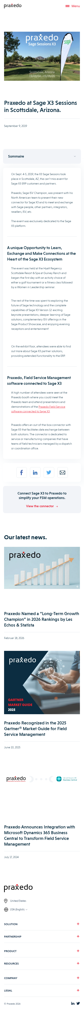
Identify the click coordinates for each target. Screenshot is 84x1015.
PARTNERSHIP (12, 936)
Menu (76, 6)
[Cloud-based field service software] (12, 6)
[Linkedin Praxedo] (72, 1004)
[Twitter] (49, 472)
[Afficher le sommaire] (42, 156)
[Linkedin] (35, 472)
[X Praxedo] (78, 1004)
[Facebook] (21, 472)
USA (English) (17, 909)
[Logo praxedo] (42, 888)
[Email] (62, 472)
